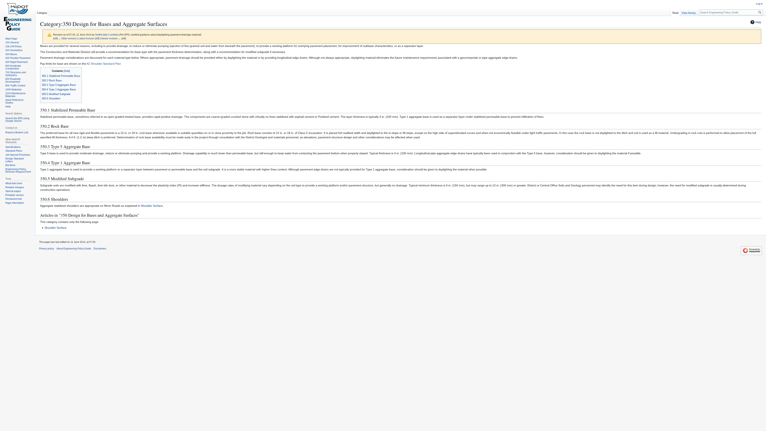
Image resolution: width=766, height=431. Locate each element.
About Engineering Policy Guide (73, 248)
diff (55, 38)
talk (106, 34)
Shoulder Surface (152, 205)
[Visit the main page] (18, 16)
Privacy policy (46, 248)
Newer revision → (111, 38)
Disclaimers (100, 248)
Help (758, 22)
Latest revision (86, 38)
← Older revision (67, 38)
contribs (113, 34)
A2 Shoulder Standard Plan (104, 63)
